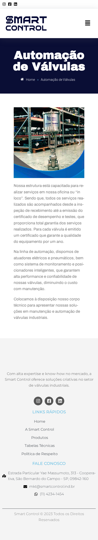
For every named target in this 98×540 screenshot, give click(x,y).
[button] (87, 23)
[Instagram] (38, 401)
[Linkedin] (60, 401)
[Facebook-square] (49, 401)
